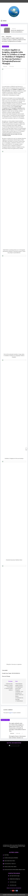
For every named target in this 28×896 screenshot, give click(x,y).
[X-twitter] (11, 891)
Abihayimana (5, 46)
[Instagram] (15, 891)
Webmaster (5, 66)
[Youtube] (13, 891)
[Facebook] (17, 891)
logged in (11, 712)
